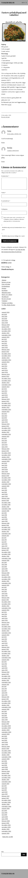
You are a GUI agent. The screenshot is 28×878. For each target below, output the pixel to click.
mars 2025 (5, 347)
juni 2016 (4, 564)
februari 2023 (6, 399)
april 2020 (5, 469)
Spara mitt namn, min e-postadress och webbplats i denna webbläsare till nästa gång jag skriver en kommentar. (14, 219)
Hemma (4, 288)
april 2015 (4, 593)
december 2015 (6, 577)
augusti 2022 (5, 411)
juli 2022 (4, 413)
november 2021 (6, 430)
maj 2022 (4, 418)
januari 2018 (5, 525)
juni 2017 (4, 540)
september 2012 (6, 657)
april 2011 (4, 693)
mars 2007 (5, 794)
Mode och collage (7, 294)
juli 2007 (4, 786)
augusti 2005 (5, 833)
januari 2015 (5, 600)
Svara (3, 142)
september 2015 (6, 583)
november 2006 (6, 802)
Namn (3, 192)
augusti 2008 (5, 759)
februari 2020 (6, 473)
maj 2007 (4, 790)
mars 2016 (5, 571)
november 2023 (6, 380)
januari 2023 (5, 401)
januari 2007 (5, 798)
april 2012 (4, 668)
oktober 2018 (5, 506)
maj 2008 (4, 765)
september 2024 (6, 360)
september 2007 (6, 781)
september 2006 (6, 806)
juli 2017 (4, 537)
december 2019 (6, 477)
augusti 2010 (5, 709)
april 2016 (4, 568)
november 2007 (6, 777)
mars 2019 (5, 496)
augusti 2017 (5, 535)
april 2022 (5, 420)
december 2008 (6, 750)
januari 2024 (5, 376)
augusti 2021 (5, 436)
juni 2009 (4, 738)
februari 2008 (6, 771)
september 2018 (6, 508)
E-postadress (5, 201)
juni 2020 (4, 465)
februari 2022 (6, 424)
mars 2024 (5, 372)
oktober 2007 (5, 779)
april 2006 (5, 817)
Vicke (9, 131)
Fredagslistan (6, 286)
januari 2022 (5, 426)
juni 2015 (4, 589)
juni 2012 (4, 664)
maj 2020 (4, 467)
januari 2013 (5, 649)
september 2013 (6, 633)
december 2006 (6, 800)
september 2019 (6, 484)
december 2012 (6, 651)
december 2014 (6, 602)
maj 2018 (4, 517)
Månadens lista (6, 292)
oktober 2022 (5, 407)
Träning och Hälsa (7, 303)
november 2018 (6, 504)
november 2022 (6, 405)
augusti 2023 (5, 387)
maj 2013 (4, 641)
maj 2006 (4, 814)
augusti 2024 (5, 362)
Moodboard (5, 296)
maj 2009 (4, 740)
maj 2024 (4, 368)
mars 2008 (5, 769)
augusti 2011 (5, 684)
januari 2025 (5, 351)
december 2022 (6, 403)
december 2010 (6, 701)
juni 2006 (4, 812)
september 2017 (6, 533)
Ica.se (9, 104)
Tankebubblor (7, 2)
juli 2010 (4, 711)
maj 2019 (4, 492)
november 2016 (6, 554)
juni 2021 (4, 440)
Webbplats (4, 209)
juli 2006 (4, 810)
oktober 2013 (5, 630)
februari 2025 (6, 349)
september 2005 (6, 831)
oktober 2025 (5, 333)
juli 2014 (4, 612)
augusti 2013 (5, 635)
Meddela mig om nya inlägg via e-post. (13, 236)
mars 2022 (5, 422)
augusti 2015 (5, 585)
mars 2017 (4, 546)
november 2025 (6, 331)
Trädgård (4, 301)
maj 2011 (4, 690)
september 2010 (6, 707)
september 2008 (6, 757)
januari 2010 (5, 724)
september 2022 (6, 409)
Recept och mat (5, 117)
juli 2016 (4, 562)
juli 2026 (4, 314)
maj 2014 (4, 616)
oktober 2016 (5, 556)
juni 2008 (4, 763)
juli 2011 (4, 686)
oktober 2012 (5, 655)
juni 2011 (4, 688)
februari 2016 (5, 573)
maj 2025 (4, 343)
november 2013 (6, 628)
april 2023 (5, 395)
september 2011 (6, 682)
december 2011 (6, 676)
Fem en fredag (6, 284)
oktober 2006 (6, 804)
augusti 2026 (5, 312)
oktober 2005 (5, 829)
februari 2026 (6, 325)
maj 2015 (4, 591)
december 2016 (6, 552)
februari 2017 (5, 548)
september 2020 (6, 459)
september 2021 (6, 434)
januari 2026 (5, 327)
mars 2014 (5, 620)
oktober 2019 (5, 482)
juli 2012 (4, 661)
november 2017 (6, 529)
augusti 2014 (5, 610)
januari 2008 (5, 773)
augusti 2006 (6, 808)
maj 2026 (4, 318)
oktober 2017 (5, 531)
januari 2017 (5, 550)
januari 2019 (5, 500)
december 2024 (6, 353)
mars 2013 (5, 645)
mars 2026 (5, 322)
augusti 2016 (5, 560)
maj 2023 (4, 393)
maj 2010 (4, 715)
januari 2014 (5, 624)
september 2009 (6, 732)
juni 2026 (4, 316)
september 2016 (6, 558)
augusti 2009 (6, 734)
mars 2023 (5, 397)
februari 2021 (5, 449)
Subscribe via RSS (7, 837)
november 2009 (6, 728)
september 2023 (6, 384)
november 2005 (6, 827)
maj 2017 (4, 542)
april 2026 (5, 320)
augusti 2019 (5, 486)
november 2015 (6, 579)
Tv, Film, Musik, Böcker (8, 305)
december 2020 (6, 453)
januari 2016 (5, 575)
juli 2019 (4, 488)
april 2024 (5, 370)
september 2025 (6, 335)
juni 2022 (4, 415)
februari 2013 (5, 647)
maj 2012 (4, 666)
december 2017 (6, 527)
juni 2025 (4, 341)
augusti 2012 (5, 659)
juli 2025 (4, 339)
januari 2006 (5, 823)
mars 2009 (5, 744)
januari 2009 (5, 748)
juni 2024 (4, 366)
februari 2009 (6, 746)
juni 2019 (4, 490)
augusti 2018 (5, 511)
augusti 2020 (5, 461)
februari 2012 (5, 672)
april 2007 (5, 792)
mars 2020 (5, 471)
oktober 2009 (6, 730)
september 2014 (6, 608)
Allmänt (4, 280)
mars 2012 (5, 670)
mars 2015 (5, 595)
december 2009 (6, 726)
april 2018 (4, 519)
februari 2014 (5, 622)
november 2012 (6, 653)
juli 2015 (4, 587)
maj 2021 (4, 442)
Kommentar (5, 176)
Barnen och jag (6, 282)
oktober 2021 (5, 432)
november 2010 (6, 703)
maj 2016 (4, 566)
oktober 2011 (5, 680)
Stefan (9, 148)
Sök (2, 851)
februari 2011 (5, 697)
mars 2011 (4, 695)
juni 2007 (4, 788)
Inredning (4, 290)
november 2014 (6, 604)
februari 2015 (5, 597)
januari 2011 (5, 699)
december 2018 (6, 502)
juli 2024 (4, 364)
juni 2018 (4, 515)
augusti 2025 (5, 337)
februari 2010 (5, 721)
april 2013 (4, 643)
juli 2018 (4, 513)
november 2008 (6, 752)
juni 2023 (4, 391)
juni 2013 (4, 639)
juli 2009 (4, 736)
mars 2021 (5, 447)
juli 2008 (4, 761)
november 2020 (6, 455)
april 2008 (5, 767)
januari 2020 (5, 475)
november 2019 (6, 480)
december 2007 (6, 775)
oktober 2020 (5, 457)
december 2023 (6, 378)
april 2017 (4, 544)
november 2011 (6, 678)
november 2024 (6, 355)
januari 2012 (5, 674)
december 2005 (6, 825)
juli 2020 (4, 463)
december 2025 (6, 329)
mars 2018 (5, 521)
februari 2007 (6, 796)
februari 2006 (6, 821)
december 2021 (6, 428)
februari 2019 (5, 498)
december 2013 (6, 626)
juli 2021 (4, 438)
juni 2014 (4, 614)
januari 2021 (5, 451)
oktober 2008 (5, 755)
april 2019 (4, 494)
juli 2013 (4, 637)
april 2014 (4, 618)
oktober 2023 (5, 382)
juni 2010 (4, 713)
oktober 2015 (5, 581)
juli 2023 (4, 389)
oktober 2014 (5, 606)
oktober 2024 (5, 358)
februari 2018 (5, 523)
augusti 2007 (5, 783)
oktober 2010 (5, 705)
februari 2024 (6, 374)
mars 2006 (5, 819)
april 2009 (5, 742)
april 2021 (4, 444)
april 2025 (5, 345)
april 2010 (4, 717)
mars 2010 (5, 719)
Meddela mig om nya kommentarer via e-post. (14, 228)
